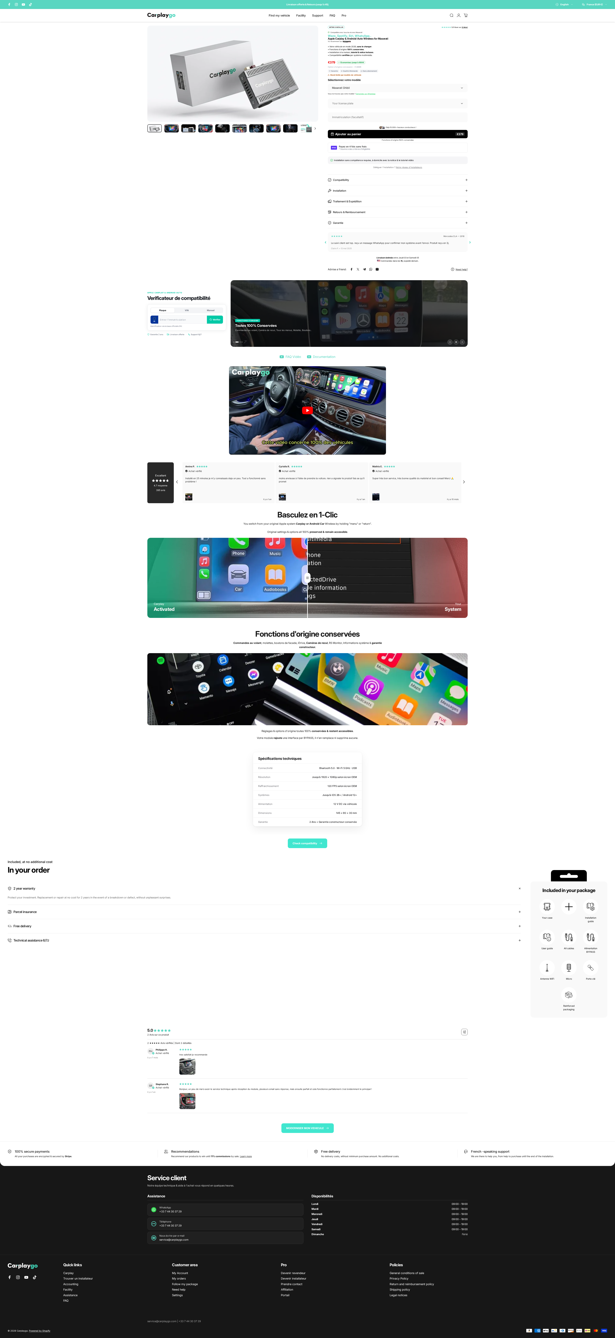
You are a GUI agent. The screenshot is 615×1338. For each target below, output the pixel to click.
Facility (68, 1289)
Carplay (68, 1273)
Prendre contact (291, 1284)
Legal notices (398, 1295)
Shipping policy (400, 1289)
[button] (307, 410)
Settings (177, 1295)
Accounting (70, 1284)
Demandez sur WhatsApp (365, 94)
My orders (179, 1278)
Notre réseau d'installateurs (409, 167)
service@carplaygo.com (174, 1239)
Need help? (462, 269)
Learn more (246, 1156)
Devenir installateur (293, 1278)
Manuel (211, 310)
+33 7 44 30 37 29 (170, 1211)
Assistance (70, 1295)
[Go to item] (154, 128)
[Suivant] (462, 342)
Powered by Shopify (39, 1330)
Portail (285, 1295)
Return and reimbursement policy (412, 1284)
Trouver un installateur (78, 1278)
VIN (187, 310)
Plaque (162, 310)
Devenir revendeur (293, 1273)
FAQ (66, 1300)
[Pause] (456, 342)
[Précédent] (450, 342)
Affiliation (287, 1289)
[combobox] (564, 4)
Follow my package (185, 1284)
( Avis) (465, 27)
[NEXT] (309, 81)
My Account (180, 1273)
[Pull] (307, 578)
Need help (178, 1289)
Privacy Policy (399, 1278)
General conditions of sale (407, 1273)
